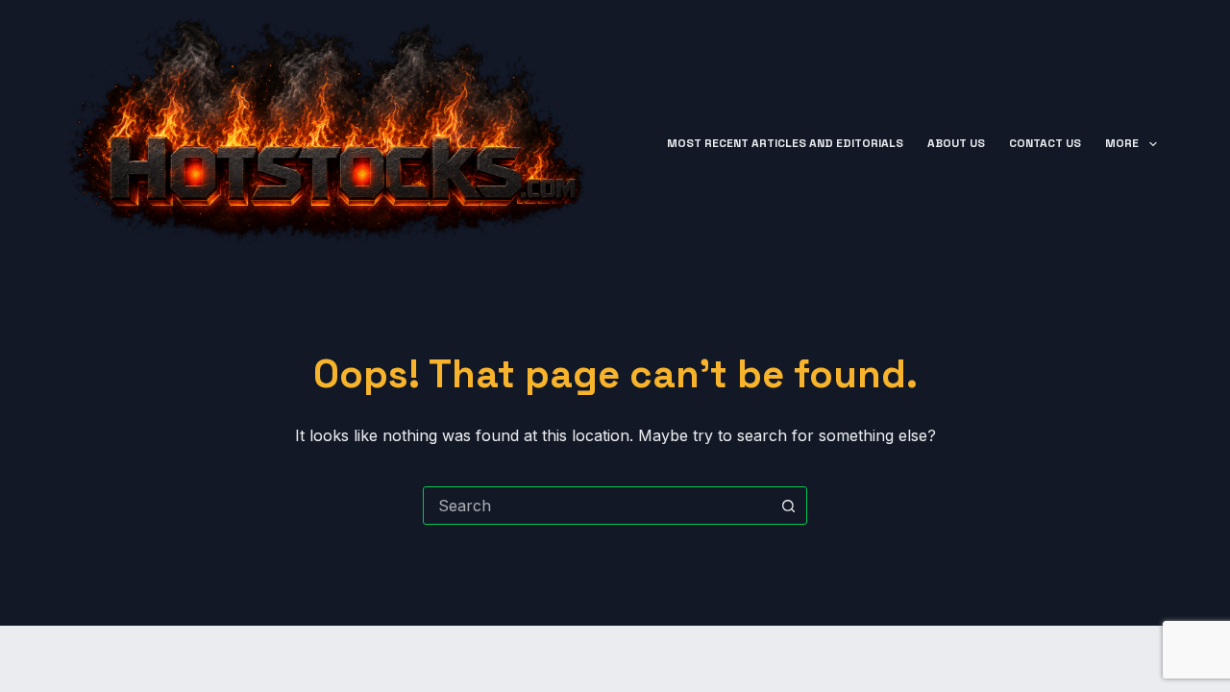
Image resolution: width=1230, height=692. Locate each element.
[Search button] (788, 505)
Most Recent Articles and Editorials (785, 143)
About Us (956, 143)
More (1122, 143)
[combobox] (597, 505)
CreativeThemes (397, 659)
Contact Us (1045, 143)
